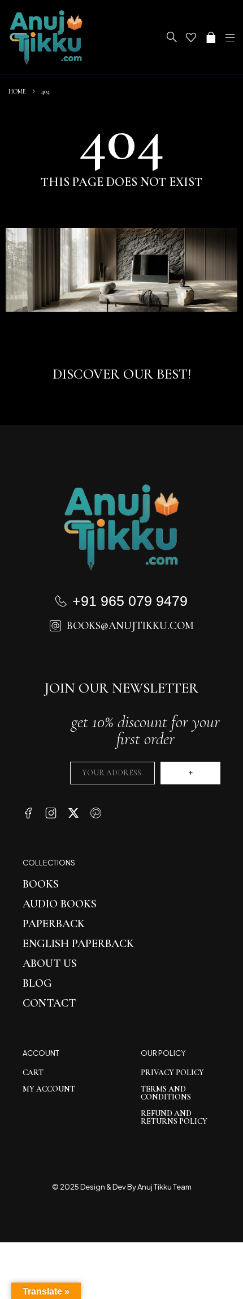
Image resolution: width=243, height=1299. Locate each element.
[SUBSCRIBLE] (190, 773)
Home (17, 91)
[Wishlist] (191, 37)
